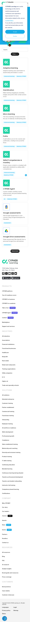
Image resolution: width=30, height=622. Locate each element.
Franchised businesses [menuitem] (9, 348)
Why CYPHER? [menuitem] (6, 503)
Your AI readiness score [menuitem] (9, 295)
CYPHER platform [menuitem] (7, 291)
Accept (15, 31)
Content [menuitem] (7, 317)
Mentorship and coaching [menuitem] (9, 448)
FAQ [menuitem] (3, 560)
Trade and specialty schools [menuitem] (10, 385)
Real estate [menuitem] (5, 360)
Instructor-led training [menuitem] (8, 485)
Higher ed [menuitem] (5, 381)
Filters (14, 54)
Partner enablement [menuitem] (8, 407)
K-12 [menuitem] (3, 377)
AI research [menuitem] (5, 564)
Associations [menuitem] (6, 340)
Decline (15, 36)
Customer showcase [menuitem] (8, 595)
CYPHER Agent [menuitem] (9, 313)
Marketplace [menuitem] (6, 322)
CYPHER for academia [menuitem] (8, 303)
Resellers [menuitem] (5, 538)
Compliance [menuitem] (5, 440)
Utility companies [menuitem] (7, 373)
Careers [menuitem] (7, 516)
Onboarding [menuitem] (5, 419)
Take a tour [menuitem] (8, 308)
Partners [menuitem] (4, 534)
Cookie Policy (9, 20)
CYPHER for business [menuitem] (8, 299)
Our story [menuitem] (5, 507)
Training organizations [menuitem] (8, 369)
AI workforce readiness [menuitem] (9, 428)
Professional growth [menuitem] (8, 436)
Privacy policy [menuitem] (6, 610)
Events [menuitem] (6, 530)
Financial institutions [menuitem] (8, 344)
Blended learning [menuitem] (7, 469)
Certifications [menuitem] (6, 493)
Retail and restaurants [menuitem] (8, 365)
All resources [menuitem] (6, 552)
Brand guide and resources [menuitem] (10, 573)
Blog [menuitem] (3, 556)
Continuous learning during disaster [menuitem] (12, 473)
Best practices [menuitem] (6, 586)
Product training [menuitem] (7, 456)
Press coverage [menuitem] (6, 577)
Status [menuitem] (4, 613)
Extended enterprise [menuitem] (8, 399)
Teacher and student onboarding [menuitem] (12, 481)
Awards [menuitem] (4, 520)
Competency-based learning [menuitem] (10, 489)
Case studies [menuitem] (6, 591)
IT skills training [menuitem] (6, 460)
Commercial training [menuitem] (8, 411)
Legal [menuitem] (15, 607)
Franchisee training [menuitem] (8, 415)
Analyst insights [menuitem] (6, 568)
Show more (15, 251)
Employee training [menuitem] (7, 424)
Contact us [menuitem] (5, 542)
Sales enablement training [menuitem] (10, 444)
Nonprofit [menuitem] (5, 356)
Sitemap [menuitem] (15, 610)
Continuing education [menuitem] (8, 464)
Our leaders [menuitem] (5, 511)
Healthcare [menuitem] (5, 352)
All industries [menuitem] (6, 336)
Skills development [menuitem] (7, 432)
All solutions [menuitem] (5, 395)
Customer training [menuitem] (7, 403)
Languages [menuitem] (5, 607)
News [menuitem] (6, 525)
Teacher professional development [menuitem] (12, 477)
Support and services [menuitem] (8, 326)
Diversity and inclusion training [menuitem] (11, 452)
